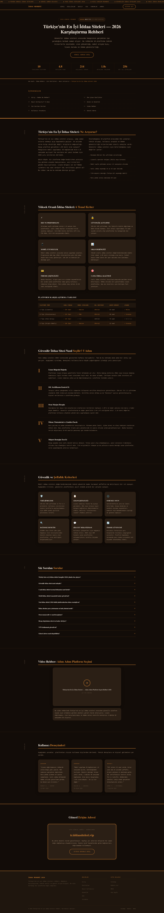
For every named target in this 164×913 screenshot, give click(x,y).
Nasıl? (80, 6)
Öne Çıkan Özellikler (93, 97)
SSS (87, 6)
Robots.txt (114, 885)
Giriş (62, 6)
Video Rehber (90, 106)
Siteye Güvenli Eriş (82, 851)
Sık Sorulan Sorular (37, 106)
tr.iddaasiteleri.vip (82, 835)
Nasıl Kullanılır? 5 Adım (39, 102)
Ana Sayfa (31, 81)
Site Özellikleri (52, 81)
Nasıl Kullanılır (64, 81)
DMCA (112, 889)
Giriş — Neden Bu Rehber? (39, 97)
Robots (129, 908)
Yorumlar (94, 6)
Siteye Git (129, 6)
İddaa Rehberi (34, 7)
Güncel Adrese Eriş (82, 54)
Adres (102, 6)
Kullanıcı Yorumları (37, 110)
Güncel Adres (90, 110)
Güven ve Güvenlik (92, 102)
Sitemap (113, 882)
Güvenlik (85, 892)
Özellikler (71, 6)
